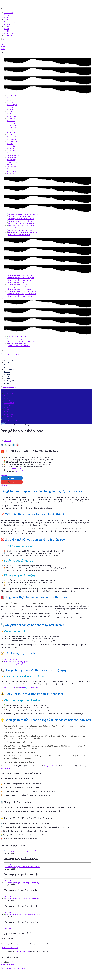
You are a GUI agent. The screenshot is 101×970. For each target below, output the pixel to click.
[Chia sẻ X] (9, 444)
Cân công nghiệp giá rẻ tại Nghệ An (21, 858)
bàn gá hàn (7, 441)
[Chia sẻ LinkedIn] (13, 444)
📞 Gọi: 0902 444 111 (8, 688)
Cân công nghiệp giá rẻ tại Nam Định (21, 874)
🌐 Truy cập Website (32, 688)
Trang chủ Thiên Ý (50, 766)
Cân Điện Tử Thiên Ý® (22, 952)
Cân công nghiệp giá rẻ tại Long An (20, 890)
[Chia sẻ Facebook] (2, 444)
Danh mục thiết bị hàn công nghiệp (16, 662)
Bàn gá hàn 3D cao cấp (12, 659)
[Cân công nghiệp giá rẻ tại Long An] (21, 883)
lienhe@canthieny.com (8, 964)
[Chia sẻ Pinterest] (17, 444)
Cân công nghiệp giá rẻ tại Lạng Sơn (21, 922)
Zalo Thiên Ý (19, 471)
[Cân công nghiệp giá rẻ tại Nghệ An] (22, 851)
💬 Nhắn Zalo (12, 478)
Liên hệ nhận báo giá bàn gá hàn (15, 664)
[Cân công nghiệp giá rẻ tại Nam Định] (22, 867)
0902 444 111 (16, 469)
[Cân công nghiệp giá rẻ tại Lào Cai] (21, 899)
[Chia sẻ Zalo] (5, 444)
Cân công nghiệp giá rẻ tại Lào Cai (20, 906)
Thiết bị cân (8, 437)
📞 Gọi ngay (11, 482)
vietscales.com (6, 768)
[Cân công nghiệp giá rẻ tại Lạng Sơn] (22, 915)
